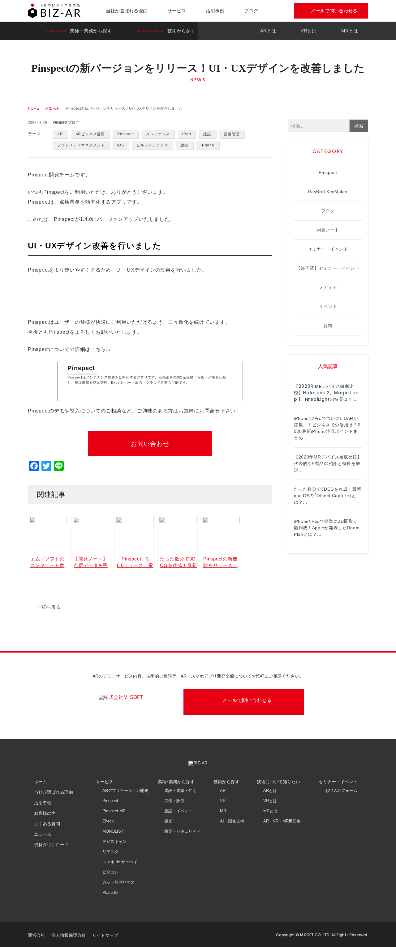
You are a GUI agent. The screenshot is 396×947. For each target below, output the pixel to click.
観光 (168, 821)
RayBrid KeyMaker (328, 191)
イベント (328, 306)
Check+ (109, 821)
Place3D (110, 892)
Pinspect (125, 134)
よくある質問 (47, 823)
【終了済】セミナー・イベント (328, 268)
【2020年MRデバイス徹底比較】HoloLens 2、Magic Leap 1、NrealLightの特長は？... (326, 392)
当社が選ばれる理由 (127, 10)
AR (60, 134)
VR (223, 800)
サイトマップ (105, 935)
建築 (184, 145)
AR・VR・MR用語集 (282, 821)
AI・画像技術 (232, 821)
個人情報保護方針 (68, 935)
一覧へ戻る (49, 607)
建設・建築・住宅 (180, 790)
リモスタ (110, 851)
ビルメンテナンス (152, 145)
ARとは (268, 30)
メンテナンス (158, 134)
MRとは (349, 30)
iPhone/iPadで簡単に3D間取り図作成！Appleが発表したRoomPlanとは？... (327, 528)
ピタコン (110, 872)
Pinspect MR (114, 811)
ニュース (42, 834)
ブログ (251, 10)
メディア (328, 287)
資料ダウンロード (51, 844)
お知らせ (52, 108)
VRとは (308, 30)
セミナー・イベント (328, 249)
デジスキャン (114, 841)
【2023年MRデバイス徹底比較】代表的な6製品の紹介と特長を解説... (328, 463)
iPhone (207, 145)
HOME (33, 108)
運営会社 (36, 935)
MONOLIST (112, 831)
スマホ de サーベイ (119, 862)
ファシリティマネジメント (81, 145)
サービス (176, 10)
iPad (186, 134)
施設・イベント (178, 811)
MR (223, 811)
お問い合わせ (150, 443)
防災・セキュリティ (182, 831)
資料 (327, 325)
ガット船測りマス (118, 882)
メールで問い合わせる (334, 10)
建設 (207, 134)
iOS (120, 145)
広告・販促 (174, 800)
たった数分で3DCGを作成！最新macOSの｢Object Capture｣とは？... (327, 496)
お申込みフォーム (341, 790)
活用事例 (215, 10)
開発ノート (327, 229)
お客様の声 (45, 813)
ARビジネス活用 (90, 134)
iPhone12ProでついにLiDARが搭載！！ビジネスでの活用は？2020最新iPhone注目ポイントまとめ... (327, 428)
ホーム (40, 781)
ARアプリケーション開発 (125, 790)
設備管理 (231, 134)
